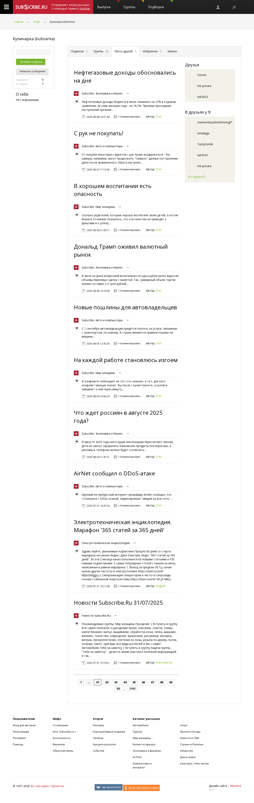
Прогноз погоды (190, 731)
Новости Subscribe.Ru (96, 615)
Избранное (152, 51)
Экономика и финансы (147, 750)
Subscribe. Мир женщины (98, 207)
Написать (32, 71)
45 (134, 682)
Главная (18, 21)
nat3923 (202, 97)
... (89, 682)
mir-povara (204, 86)
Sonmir (201, 75)
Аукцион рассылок (104, 744)
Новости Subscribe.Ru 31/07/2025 (118, 602)
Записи (172, 51)
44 (125, 682)
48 (161, 682)
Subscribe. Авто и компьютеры (102, 146)
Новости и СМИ (189, 738)
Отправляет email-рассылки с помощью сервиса (71, 6)
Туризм (137, 731)
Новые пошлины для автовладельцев (125, 307)
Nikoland (235, 786)
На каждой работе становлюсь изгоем (126, 360)
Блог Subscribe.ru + (65, 731)
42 (106, 682)
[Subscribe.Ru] (31, 7)
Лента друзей (125, 51)
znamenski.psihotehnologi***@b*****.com (225, 122)
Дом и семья (187, 757)
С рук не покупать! (98, 133)
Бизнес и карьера (144, 744)
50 (118, 688)
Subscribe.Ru (164, 662)
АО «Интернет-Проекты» (47, 786)
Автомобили (140, 725)
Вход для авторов (24, 725)
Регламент (19, 738)
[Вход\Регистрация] (218, 7)
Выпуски (104, 7)
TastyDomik (205, 144)
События (98, 750)
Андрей (160, 586)
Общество (186, 750)
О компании (60, 725)
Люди (36, 21)
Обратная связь (63, 750)
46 (143, 682)
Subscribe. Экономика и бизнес (102, 93)
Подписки (79, 51)
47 (152, 682)
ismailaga (203, 133)
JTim (159, 116)
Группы (129, 7)
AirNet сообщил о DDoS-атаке (114, 473)
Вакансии (59, 744)
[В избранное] (78, 102)
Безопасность (62, 738)
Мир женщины (142, 738)
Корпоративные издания (109, 731)
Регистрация (21, 731)
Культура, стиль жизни (194, 763)
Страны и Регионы (191, 744)
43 (115, 682)
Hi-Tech (137, 757)
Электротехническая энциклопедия (106, 543)
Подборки (156, 7)
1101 (132, 688)
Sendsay (98, 738)
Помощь (18, 744)
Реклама (98, 725)
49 (170, 682)
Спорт (184, 725)
